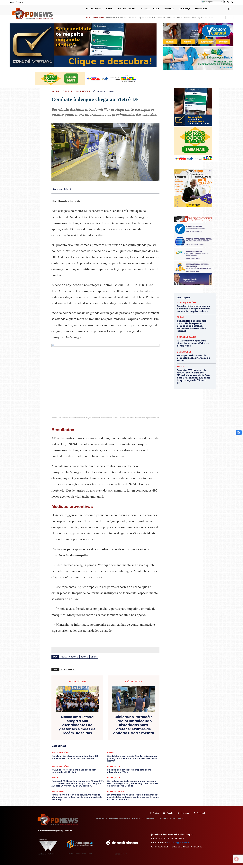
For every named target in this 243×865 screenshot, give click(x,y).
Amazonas (96, 727)
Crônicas (83, 732)
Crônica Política (69, 732)
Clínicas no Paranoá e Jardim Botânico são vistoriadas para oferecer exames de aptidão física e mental (133, 725)
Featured (106, 740)
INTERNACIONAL (91, 742)
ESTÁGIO (71, 740)
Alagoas (85, 727)
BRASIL (115, 727)
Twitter (156, 813)
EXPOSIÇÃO (94, 740)
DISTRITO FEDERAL (63, 737)
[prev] (227, 17)
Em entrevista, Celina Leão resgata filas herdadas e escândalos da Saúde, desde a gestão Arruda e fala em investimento (133, 797)
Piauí (146, 748)
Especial (141, 737)
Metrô (94, 657)
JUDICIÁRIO (119, 742)
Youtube (170, 813)
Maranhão (145, 742)
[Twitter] (150, 813)
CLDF (145, 727)
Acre (76, 727)
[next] (231, 17)
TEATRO (104, 755)
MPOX (146, 745)
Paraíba (115, 748)
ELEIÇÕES (91, 737)
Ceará (124, 727)
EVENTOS (82, 740)
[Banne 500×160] (198, 58)
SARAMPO (118, 753)
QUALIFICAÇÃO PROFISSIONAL (118, 750)
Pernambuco (136, 748)
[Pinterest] (150, 189)
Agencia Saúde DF (68, 669)
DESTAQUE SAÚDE (90, 735)
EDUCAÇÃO (79, 737)
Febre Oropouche (135, 740)
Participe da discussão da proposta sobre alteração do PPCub (129, 771)
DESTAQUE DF (74, 735)
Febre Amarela (119, 740)
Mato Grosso (71, 745)
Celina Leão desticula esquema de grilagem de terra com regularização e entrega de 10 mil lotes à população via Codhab (132, 783)
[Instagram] (224, 2)
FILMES (148, 740)
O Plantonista (74, 748)
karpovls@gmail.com (178, 842)
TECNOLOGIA (116, 755)
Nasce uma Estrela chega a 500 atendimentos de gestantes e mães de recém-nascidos (77, 725)
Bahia (106, 727)
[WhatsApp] (156, 189)
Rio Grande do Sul (66, 753)
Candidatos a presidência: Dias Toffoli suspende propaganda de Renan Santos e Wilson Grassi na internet (192, 325)
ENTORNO (130, 737)
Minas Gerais (122, 745)
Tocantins (139, 755)
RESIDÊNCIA (140, 750)
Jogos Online (106, 742)
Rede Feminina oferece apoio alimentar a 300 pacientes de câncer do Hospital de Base (193, 309)
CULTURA (94, 732)
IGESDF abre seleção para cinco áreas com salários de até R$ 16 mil (136, 17)
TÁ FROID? (93, 755)
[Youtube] (231, 2)
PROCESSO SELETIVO (77, 750)
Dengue (67, 91)
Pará (107, 748)
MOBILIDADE (83, 91)
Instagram (185, 813)
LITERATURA (133, 742)
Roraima (79, 753)
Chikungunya (135, 727)
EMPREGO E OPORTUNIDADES (111, 737)
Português (208, 2)
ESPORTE (60, 740)
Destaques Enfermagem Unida (127, 735)
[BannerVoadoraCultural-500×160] (198, 34)
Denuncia (137, 732)
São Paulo (106, 753)
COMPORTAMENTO (63, 730)
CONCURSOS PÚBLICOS (84, 730)
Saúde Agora (140, 753)
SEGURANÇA (62, 755)
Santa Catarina (92, 753)
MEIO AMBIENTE (106, 745)
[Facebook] (137, 189)
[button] (229, 9)
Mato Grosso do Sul (88, 745)
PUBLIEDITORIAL (95, 750)
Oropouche (97, 748)
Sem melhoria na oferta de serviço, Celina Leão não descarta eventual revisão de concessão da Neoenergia (76, 797)
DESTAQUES (106, 735)
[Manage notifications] (236, 859)
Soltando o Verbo (78, 755)
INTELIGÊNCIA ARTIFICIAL (69, 742)
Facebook (201, 813)
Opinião (86, 748)
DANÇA (117, 732)
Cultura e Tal (106, 732)
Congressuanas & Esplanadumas (111, 730)
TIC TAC (128, 755)
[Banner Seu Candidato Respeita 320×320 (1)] (193, 107)
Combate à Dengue (69, 657)
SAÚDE (55, 91)
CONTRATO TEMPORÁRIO (138, 730)
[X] (228, 2)
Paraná (124, 748)
